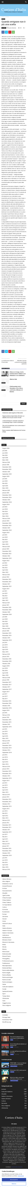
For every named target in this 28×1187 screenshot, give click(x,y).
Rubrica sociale (6, 979)
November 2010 (6, 851)
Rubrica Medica (6, 975)
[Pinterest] (9, 32)
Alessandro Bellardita (11, 27)
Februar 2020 (6, 628)
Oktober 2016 (6, 705)
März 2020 (5, 626)
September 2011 (7, 832)
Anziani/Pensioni (7, 886)
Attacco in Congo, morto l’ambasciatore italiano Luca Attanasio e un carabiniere (18, 373)
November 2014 (6, 748)
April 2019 (5, 649)
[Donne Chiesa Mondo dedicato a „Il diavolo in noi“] (5, 1045)
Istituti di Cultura (7, 923)
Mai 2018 (4, 670)
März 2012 (5, 818)
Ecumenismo (5, 912)
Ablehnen (14, 1183)
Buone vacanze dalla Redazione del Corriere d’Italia (13, 431)
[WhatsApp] (13, 32)
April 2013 (5, 790)
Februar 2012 (6, 820)
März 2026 (5, 460)
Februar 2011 (6, 844)
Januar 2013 (5, 797)
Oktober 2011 (6, 830)
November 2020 (6, 610)
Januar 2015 (5, 743)
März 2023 (5, 544)
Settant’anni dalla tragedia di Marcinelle (12, 413)
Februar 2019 (6, 654)
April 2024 (5, 514)
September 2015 (7, 727)
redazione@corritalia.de (16, 1167)
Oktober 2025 (6, 472)
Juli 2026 (4, 450)
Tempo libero (6, 996)
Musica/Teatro (6, 956)
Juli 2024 (4, 507)
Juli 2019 (4, 642)
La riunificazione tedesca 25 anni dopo (7, 361)
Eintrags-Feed (6, 1017)
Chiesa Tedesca (6, 902)
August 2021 (5, 588)
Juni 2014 (5, 757)
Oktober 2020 (6, 612)
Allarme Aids (13, 379)
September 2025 (7, 474)
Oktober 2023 (6, 528)
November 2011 (6, 827)
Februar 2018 (6, 677)
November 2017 (6, 684)
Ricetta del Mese (6, 968)
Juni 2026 (5, 453)
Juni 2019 (5, 645)
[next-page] (5, 395)
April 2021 (5, 598)
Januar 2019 (5, 656)
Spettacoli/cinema (7, 991)
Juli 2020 (4, 617)
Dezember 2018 (6, 659)
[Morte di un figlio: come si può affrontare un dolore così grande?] (5, 1079)
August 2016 (5, 710)
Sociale (4, 989)
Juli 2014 (4, 755)
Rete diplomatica (7, 965)
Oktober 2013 (6, 776)
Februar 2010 (6, 869)
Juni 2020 (5, 619)
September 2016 (7, 708)
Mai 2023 (4, 539)
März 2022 (5, 572)
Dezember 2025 (6, 467)
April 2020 (5, 624)
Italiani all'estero (7, 928)
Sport (4, 994)
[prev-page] (2, 395)
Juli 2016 (4, 713)
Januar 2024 (5, 521)
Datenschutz (21, 1176)
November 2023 (6, 525)
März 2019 (5, 652)
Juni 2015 (5, 731)
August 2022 (5, 560)
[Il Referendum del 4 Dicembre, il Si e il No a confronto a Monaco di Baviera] (5, 388)
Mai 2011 (4, 837)
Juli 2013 (4, 783)
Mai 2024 (4, 511)
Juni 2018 (5, 668)
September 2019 (7, 640)
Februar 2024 (6, 518)
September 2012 (7, 806)
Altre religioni (6, 881)
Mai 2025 (4, 483)
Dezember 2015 (6, 720)
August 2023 (5, 532)
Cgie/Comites (6, 895)
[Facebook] (2, 32)
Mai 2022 (4, 567)
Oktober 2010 (6, 853)
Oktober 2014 (6, 750)
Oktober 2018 (6, 663)
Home (2, 17)
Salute (4, 984)
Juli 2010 (4, 858)
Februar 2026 (6, 462)
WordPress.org (6, 1022)
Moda (4, 944)
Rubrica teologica (7, 982)
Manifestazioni (6, 937)
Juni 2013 (5, 785)
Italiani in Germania (7, 933)
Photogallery (6, 958)
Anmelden (5, 1015)
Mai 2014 (4, 759)
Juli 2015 (4, 729)
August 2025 (5, 476)
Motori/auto (5, 951)
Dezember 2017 (6, 682)
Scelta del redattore (7, 987)
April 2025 (5, 486)
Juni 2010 (5, 860)
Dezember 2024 (6, 495)
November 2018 (6, 661)
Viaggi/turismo (6, 1003)
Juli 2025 (4, 479)
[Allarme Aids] (5, 381)
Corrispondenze (6, 905)
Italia (3, 926)
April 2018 (5, 673)
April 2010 (5, 865)
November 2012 (6, 801)
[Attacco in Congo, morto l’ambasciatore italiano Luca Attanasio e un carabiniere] (5, 373)
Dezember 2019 (6, 633)
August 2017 (5, 691)
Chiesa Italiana (6, 900)
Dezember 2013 (6, 771)
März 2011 (5, 841)
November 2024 (6, 497)
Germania (5, 916)
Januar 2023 (5, 549)
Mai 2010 (4, 862)
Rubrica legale (6, 972)
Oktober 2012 (6, 804)
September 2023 (7, 530)
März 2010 (5, 867)
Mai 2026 (4, 455)
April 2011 (5, 839)
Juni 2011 (5, 834)
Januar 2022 (5, 577)
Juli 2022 (4, 563)
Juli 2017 (4, 694)
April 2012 (5, 815)
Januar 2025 (5, 493)
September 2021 (7, 586)
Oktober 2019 (6, 638)
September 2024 (7, 502)
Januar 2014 (5, 769)
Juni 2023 (5, 537)
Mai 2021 (4, 596)
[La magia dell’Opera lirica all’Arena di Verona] (5, 1053)
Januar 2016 (5, 717)
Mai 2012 (4, 813)
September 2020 (7, 614)
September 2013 (7, 778)
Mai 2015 (4, 734)
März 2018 (5, 675)
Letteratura (5, 935)
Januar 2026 (5, 464)
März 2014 (5, 764)
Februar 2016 (6, 715)
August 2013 (5, 780)
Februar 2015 (6, 741)
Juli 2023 (4, 535)
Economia (5, 909)
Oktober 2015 (6, 724)
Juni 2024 (5, 509)
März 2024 (5, 516)
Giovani (4, 919)
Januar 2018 (5, 680)
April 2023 (5, 542)
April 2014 (5, 762)
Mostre (4, 949)
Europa (4, 914)
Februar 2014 (6, 766)
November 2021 (6, 581)
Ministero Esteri (6, 940)
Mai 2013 (4, 787)
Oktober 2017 (6, 687)
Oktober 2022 (6, 556)
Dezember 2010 (6, 848)
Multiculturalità (6, 954)
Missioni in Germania (8, 942)
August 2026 (5, 448)
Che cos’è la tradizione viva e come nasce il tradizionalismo (13, 426)
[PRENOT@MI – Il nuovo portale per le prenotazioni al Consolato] (5, 1065)
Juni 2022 (5, 565)
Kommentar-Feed (7, 1019)
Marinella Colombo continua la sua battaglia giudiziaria (21, 362)
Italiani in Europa (7, 930)
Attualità (4, 893)
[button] (2, 2)
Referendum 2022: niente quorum (18, 1070)
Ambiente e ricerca (7, 884)
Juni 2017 (5, 696)
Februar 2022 (6, 574)
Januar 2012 (5, 822)
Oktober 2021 (6, 584)
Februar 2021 (6, 603)
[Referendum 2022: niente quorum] (5, 1072)
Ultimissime (5, 998)
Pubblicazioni (6, 963)
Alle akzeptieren (14, 1179)
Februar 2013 (6, 794)
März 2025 (5, 488)
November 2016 (6, 703)
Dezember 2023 (6, 523)
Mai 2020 (4, 621)
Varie (3, 1001)
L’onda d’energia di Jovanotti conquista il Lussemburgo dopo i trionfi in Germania (13, 421)
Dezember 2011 (6, 825)
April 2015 (5, 736)
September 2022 (7, 558)
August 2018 (5, 666)
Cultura (4, 907)
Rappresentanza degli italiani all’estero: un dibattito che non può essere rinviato (13, 416)
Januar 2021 (5, 605)
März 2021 (5, 600)
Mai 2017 (4, 698)
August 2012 (5, 808)
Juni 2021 (5, 593)
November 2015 (6, 722)
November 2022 (6, 553)
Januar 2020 (5, 631)
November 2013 (6, 773)
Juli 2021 (4, 591)
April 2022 (5, 570)
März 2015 (5, 738)
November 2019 (6, 635)
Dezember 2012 (6, 799)
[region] (14, 1178)
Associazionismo (7, 891)
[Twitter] (6, 32)
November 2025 (6, 469)
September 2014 (7, 752)
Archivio (7, 17)
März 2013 (5, 792)
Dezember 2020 (6, 607)
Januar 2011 (5, 846)
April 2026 (5, 457)
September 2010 (7, 855)
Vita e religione (6, 1005)
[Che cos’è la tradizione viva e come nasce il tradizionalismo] (5, 1038)
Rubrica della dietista (8, 970)
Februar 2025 (6, 490)
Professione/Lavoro (8, 961)
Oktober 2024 (6, 500)
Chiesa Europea (6, 898)
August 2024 (5, 504)
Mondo (4, 947)
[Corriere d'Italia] (14, 10)
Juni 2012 (5, 811)
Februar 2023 (6, 546)
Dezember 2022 (6, 551)
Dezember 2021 (6, 579)
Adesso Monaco (6, 879)
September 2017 (7, 689)
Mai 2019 (4, 647)
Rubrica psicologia (7, 977)
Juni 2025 (5, 481)
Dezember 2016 (6, 701)
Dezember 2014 (6, 745)
